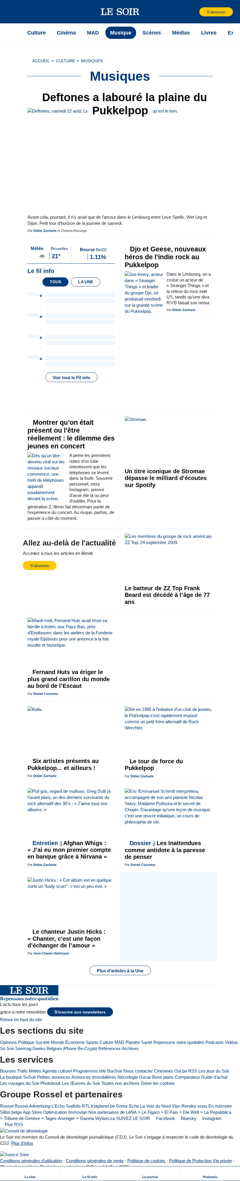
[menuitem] (30, 1173)
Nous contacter (138, 1070)
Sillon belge (11, 1112)
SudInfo (73, 1106)
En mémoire (220, 1106)
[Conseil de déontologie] (24, 1131)
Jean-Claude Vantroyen (51, 953)
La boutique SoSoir (18, 1077)
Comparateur (187, 1077)
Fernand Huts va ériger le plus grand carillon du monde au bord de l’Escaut (69, 679)
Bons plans (163, 1077)
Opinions (8, 1042)
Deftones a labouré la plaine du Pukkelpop (123, 104)
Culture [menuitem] (36, 33)
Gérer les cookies (158, 1083)
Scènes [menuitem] (152, 33)
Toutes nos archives (120, 1083)
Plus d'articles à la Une (120, 970)
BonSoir (114, 1070)
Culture (106, 1042)
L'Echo (58, 1106)
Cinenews (163, 1070)
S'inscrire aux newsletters (80, 1012)
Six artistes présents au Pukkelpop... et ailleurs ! (63, 764)
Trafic (22, 1070)
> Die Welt (189, 1112)
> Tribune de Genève (20, 1118)
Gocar (145, 1077)
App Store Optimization (45, 1112)
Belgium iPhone (61, 1048)
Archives (130, 1048)
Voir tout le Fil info (71, 377)
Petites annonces (53, 1077)
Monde (57, 1042)
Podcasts (214, 1042)
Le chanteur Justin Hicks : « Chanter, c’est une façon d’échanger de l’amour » (67, 938)
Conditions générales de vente (95, 1160)
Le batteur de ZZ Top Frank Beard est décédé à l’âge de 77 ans (167, 595)
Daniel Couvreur (45, 693)
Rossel (6, 1106)
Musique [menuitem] (120, 33)
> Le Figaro (149, 1112)
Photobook (50, 1083)
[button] (14, 11)
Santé (146, 1042)
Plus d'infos (22, 1143)
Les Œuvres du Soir (81, 1083)
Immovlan (77, 1112)
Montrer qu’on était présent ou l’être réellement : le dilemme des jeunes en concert (71, 434)
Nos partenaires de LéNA (112, 1112)
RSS (192, 1070)
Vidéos (231, 1042)
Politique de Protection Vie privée (200, 1160)
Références (109, 1048)
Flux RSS (13, 1124)
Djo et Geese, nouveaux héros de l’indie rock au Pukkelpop (165, 257)
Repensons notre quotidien (178, 1042)
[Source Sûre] (14, 1154)
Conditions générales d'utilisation (31, 1160)
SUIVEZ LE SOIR (133, 1118)
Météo (35, 1070)
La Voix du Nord (155, 1106)
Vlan (176, 1106)
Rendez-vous (194, 1106)
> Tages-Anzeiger (58, 1118)
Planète (133, 1042)
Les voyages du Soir (19, 1083)
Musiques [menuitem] (92, 61)
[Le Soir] (120, 11)
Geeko (38, 1048)
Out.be (180, 1070)
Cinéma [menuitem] (66, 33)
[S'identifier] (194, 11)
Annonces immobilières (93, 1077)
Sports (92, 1042)
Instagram (211, 1118)
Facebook (165, 1118)
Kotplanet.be (103, 1106)
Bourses (8, 1070)
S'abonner (216, 12)
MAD (119, 1042)
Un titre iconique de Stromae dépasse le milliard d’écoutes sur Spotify (166, 478)
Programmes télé (89, 1070)
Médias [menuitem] (181, 33)
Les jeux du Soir (213, 1070)
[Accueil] (14, 32)
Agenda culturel (57, 1070)
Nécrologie (127, 1077)
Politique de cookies (146, 1160)
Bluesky (188, 1118)
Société (42, 1042)
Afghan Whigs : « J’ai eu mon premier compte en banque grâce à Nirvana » (69, 850)
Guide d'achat (214, 1077)
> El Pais (169, 1112)
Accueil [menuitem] (41, 61)
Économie (75, 1042)
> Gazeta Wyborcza (95, 1118)
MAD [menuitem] (93, 33)
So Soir (7, 1048)
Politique (26, 1042)
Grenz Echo (127, 1106)
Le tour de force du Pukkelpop (154, 764)
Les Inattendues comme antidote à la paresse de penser (165, 850)
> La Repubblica (215, 1112)
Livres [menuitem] (209, 33)
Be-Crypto (87, 1048)
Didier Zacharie (44, 230)
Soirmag (23, 1048)
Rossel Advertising (32, 1106)
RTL (86, 1106)
